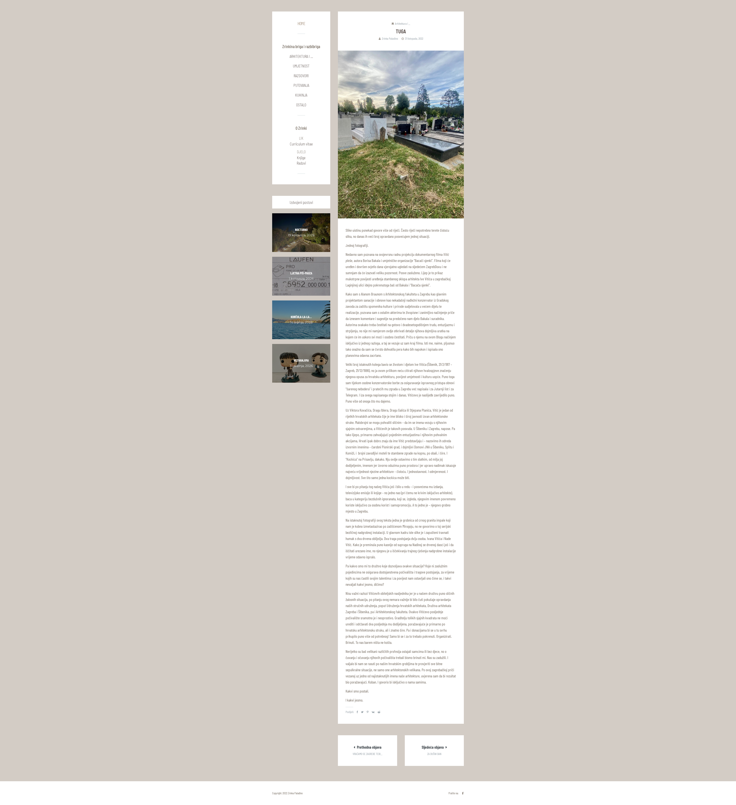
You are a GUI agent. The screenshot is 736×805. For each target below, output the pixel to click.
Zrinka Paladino (390, 38)
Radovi (301, 162)
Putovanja (301, 85)
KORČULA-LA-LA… (301, 317)
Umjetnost (301, 65)
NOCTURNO (301, 229)
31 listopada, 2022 (414, 38)
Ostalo (301, 104)
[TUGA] (401, 134)
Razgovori (301, 75)
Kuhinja (301, 94)
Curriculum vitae (301, 143)
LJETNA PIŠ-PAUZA (301, 273)
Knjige (301, 157)
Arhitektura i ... (402, 23)
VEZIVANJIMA (301, 360)
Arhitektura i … (301, 56)
